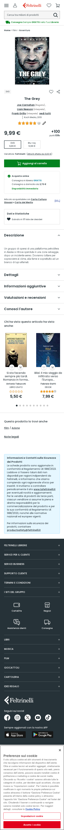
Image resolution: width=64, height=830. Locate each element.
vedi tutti (45, 113)
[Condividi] (58, 92)
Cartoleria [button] (11, 677)
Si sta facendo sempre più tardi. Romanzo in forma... (16, 376)
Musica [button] (8, 649)
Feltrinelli (20, 154)
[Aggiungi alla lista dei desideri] (51, 91)
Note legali (11, 437)
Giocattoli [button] (11, 667)
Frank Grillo (19, 113)
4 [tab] (27, 405)
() (39, 123)
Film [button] (6, 658)
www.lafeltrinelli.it (44, 489)
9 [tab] (44, 405)
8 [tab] (40, 405)
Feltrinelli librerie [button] (15, 545)
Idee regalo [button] (11, 686)
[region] (32, 787)
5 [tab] (30, 405)
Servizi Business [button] (14, 564)
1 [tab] (30, 83)
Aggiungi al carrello (34, 163)
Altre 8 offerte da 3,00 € (39, 154)
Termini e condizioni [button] (17, 582)
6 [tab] (33, 405)
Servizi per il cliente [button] (17, 554)
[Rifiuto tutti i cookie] (60, 750)
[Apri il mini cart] (58, 5)
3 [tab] (23, 405)
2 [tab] (33, 83)
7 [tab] (37, 405)
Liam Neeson (25, 109)
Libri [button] (7, 639)
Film (6, 428)
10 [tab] (47, 405)
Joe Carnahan (26, 105)
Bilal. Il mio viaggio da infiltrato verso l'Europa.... (48, 376)
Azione (16, 428)
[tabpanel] (32, 60)
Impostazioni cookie (32, 816)
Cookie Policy (32, 809)
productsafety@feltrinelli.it (24, 530)
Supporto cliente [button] (15, 573)
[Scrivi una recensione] (44, 123)
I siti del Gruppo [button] (14, 592)
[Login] (15, 5)
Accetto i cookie (32, 824)
